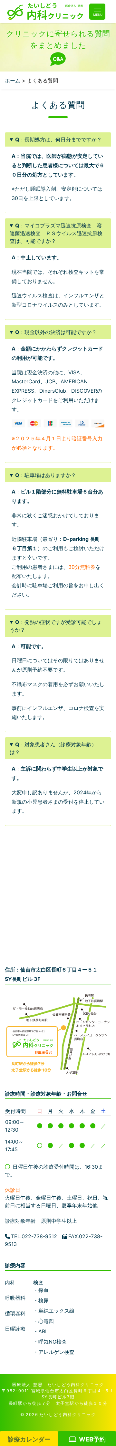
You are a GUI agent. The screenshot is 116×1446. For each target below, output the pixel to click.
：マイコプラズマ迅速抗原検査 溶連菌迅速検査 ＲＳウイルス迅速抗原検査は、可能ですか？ (56, 233)
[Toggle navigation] (97, 11)
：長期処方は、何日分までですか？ (58, 139)
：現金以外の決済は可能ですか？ (56, 332)
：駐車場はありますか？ (45, 475)
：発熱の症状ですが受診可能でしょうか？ (56, 626)
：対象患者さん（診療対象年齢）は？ (53, 748)
